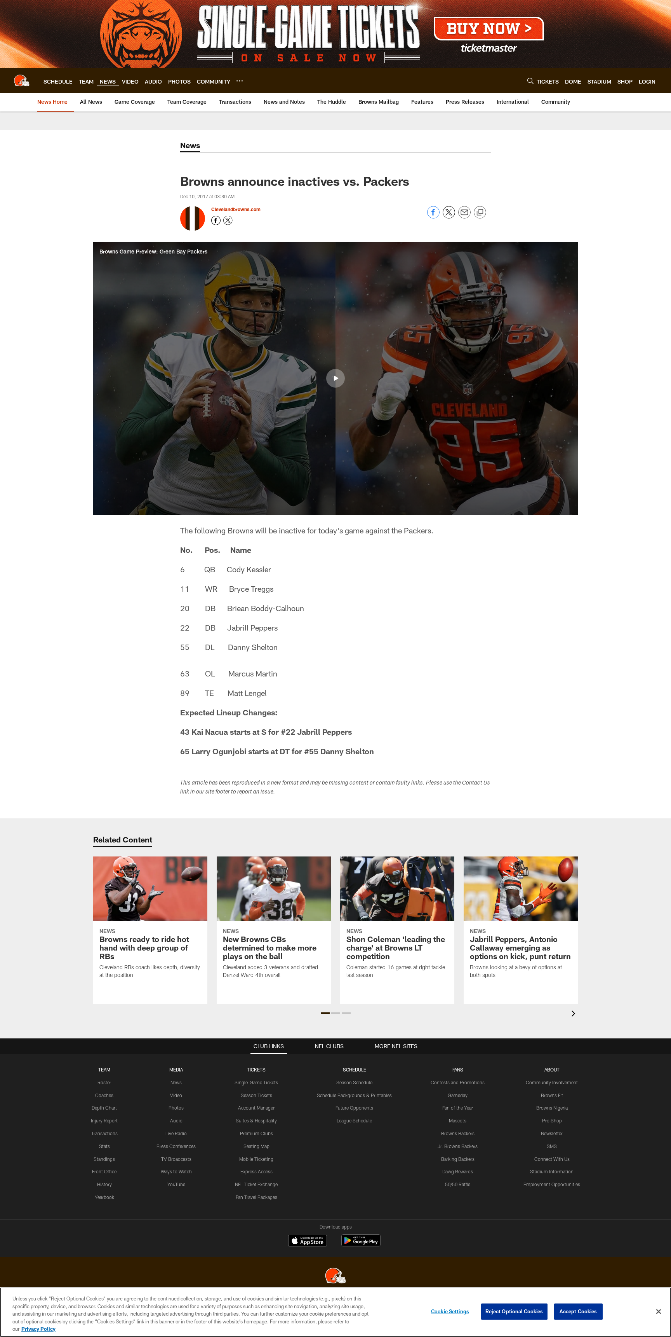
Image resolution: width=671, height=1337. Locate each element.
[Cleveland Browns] (335, 1276)
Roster (104, 1082)
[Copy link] (480, 212)
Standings (104, 1159)
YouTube (176, 1184)
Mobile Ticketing (256, 1159)
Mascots (457, 1120)
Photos (176, 1107)
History (104, 1184)
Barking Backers (458, 1159)
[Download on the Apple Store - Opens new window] (307, 1241)
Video (176, 1095)
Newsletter (552, 1133)
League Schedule (354, 1120)
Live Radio (176, 1133)
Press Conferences (176, 1146)
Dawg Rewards (457, 1171)
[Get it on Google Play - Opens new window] (361, 1244)
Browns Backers (458, 1133)
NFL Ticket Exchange (256, 1184)
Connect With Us (552, 1159)
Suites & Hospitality (256, 1120)
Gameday (458, 1095)
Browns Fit (552, 1095)
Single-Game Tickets (256, 1082)
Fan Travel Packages (256, 1197)
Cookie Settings (450, 1311)
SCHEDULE (354, 1069)
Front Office (104, 1171)
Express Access (256, 1171)
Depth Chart (104, 1107)
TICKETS (256, 1069)
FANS (457, 1069)
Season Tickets (256, 1095)
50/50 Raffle (457, 1184)
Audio (176, 1120)
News (176, 1082)
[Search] (530, 80)
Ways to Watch (176, 1171)
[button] (335, 378)
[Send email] (464, 216)
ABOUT (552, 1069)
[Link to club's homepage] (21, 80)
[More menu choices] (239, 81)
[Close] (658, 1311)
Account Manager (256, 1107)
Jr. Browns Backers (458, 1146)
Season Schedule (354, 1082)
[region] (335, 1312)
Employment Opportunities (551, 1184)
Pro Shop (552, 1120)
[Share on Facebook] (433, 216)
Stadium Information (552, 1171)
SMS (552, 1146)
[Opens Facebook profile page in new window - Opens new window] (216, 220)
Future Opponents (354, 1107)
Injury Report (104, 1120)
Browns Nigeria (552, 1107)
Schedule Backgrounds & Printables (354, 1095)
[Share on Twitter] (449, 216)
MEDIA (176, 1069)
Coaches (104, 1095)
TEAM (104, 1069)
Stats (104, 1146)
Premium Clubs (256, 1133)
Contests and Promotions (458, 1082)
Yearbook (104, 1197)
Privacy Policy (38, 1329)
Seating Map (256, 1146)
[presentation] (575, 1014)
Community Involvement (552, 1082)
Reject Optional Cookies (514, 1311)
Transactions (104, 1133)
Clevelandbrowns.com (236, 209)
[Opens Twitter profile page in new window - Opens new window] (228, 220)
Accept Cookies (578, 1311)
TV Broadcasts (176, 1159)
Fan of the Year (457, 1107)
